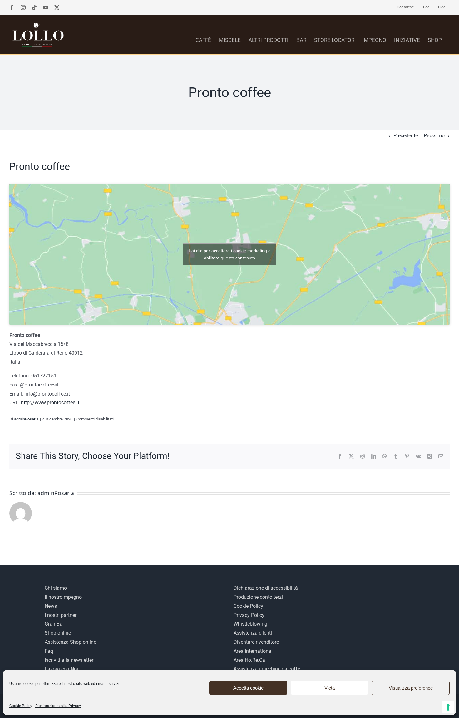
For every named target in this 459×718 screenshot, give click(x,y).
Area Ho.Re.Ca (249, 660)
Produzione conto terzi (258, 597)
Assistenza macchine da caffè (267, 669)
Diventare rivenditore (256, 642)
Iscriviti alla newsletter (69, 660)
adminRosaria (26, 419)
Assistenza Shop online (70, 642)
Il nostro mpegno (63, 597)
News (51, 606)
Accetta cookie (248, 688)
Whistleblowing (250, 624)
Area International (253, 651)
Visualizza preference (411, 688)
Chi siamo (56, 588)
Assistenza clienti (253, 633)
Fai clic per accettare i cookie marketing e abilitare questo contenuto (230, 254)
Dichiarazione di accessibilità (266, 588)
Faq (49, 651)
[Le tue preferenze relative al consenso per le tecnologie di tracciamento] (448, 707)
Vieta (329, 688)
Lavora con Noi (61, 669)
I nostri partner (60, 615)
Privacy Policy (249, 615)
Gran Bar (54, 624)
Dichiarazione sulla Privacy (58, 706)
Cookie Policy (20, 706)
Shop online (58, 633)
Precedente (405, 136)
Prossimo (434, 136)
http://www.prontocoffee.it (50, 403)
